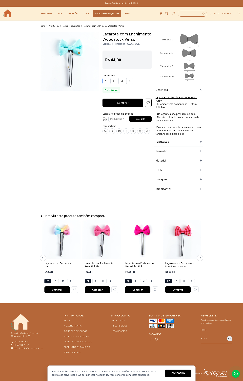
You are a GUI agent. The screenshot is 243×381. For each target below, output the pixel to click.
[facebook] (161, 13)
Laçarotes (75, 26)
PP (105, 80)
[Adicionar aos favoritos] (74, 289)
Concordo (178, 373)
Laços (65, 26)
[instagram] (166, 13)
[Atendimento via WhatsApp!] (236, 374)
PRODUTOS (54, 26)
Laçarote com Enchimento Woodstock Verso (103, 26)
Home (42, 26)
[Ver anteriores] (43, 258)
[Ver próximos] (199, 258)
